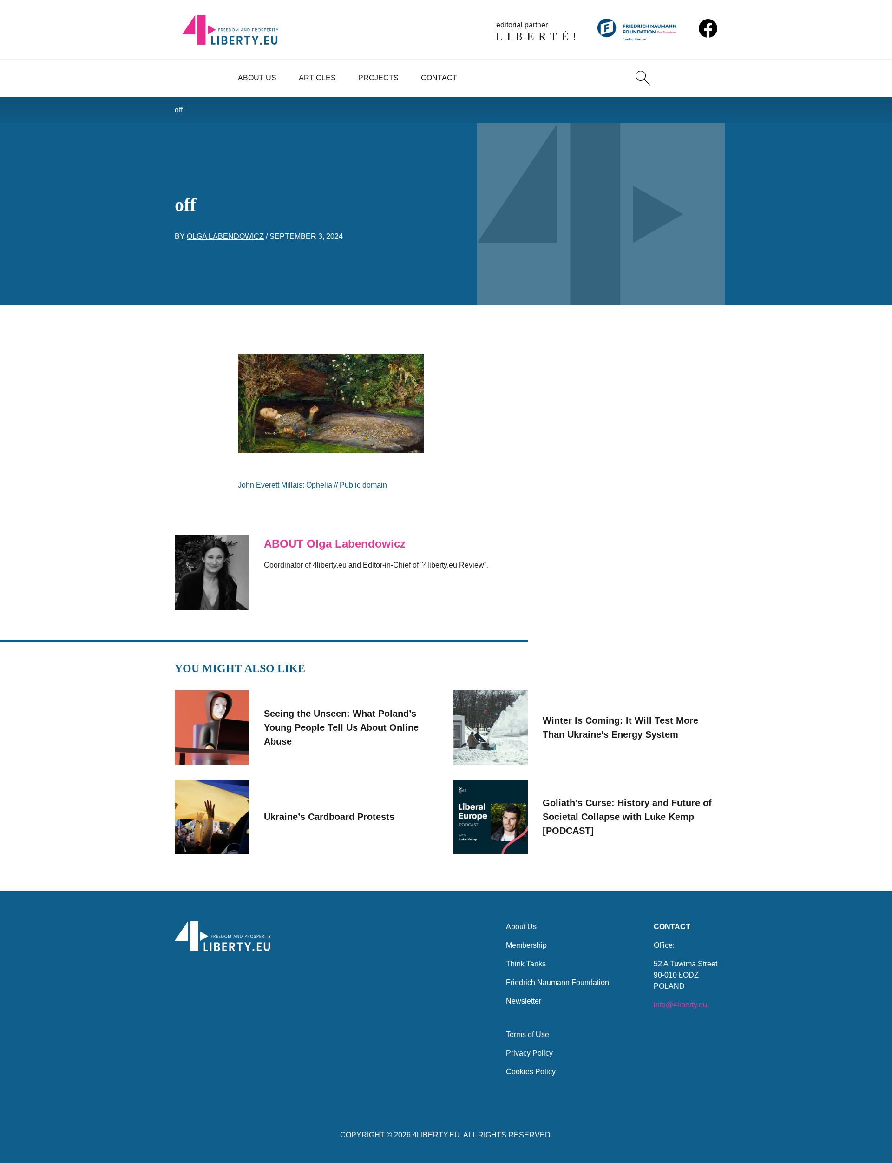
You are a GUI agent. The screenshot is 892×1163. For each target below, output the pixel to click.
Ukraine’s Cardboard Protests (329, 817)
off (179, 110)
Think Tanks (526, 964)
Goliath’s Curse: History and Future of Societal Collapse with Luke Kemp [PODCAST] (627, 817)
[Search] (643, 78)
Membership (526, 945)
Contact (439, 78)
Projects (378, 78)
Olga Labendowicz (225, 236)
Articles (317, 78)
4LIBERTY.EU (436, 1135)
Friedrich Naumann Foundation (557, 982)
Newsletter (523, 1001)
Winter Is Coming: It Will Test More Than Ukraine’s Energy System (620, 727)
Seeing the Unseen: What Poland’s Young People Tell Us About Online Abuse (341, 727)
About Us (257, 78)
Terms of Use (527, 1034)
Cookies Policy (531, 1072)
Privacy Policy (529, 1053)
